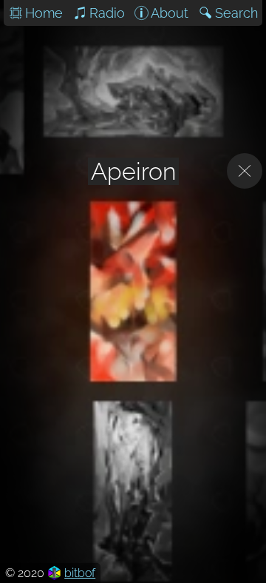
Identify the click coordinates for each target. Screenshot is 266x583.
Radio (107, 13)
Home (44, 13)
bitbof (79, 573)
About (169, 13)
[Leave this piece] (244, 171)
